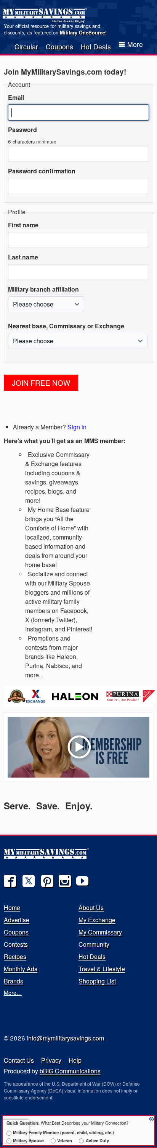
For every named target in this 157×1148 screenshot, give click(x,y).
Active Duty (97, 1140)
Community (93, 944)
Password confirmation (41, 170)
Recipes (15, 956)
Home (12, 907)
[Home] (46, 15)
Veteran (64, 1140)
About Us (91, 907)
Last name (23, 257)
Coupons (59, 46)
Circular (26, 46)
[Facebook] (10, 881)
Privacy (51, 1060)
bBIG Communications (70, 1070)
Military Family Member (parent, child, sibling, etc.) (63, 1132)
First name (23, 224)
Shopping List (97, 981)
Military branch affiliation (43, 289)
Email (16, 97)
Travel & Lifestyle (101, 968)
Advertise (16, 919)
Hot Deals (96, 46)
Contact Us (19, 1060)
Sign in (77, 426)
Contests (16, 944)
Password (22, 129)
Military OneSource (82, 32)
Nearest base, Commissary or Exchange (66, 325)
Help (75, 1060)
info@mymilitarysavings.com (65, 1038)
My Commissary (100, 932)
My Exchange (96, 919)
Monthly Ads (20, 968)
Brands (13, 981)
